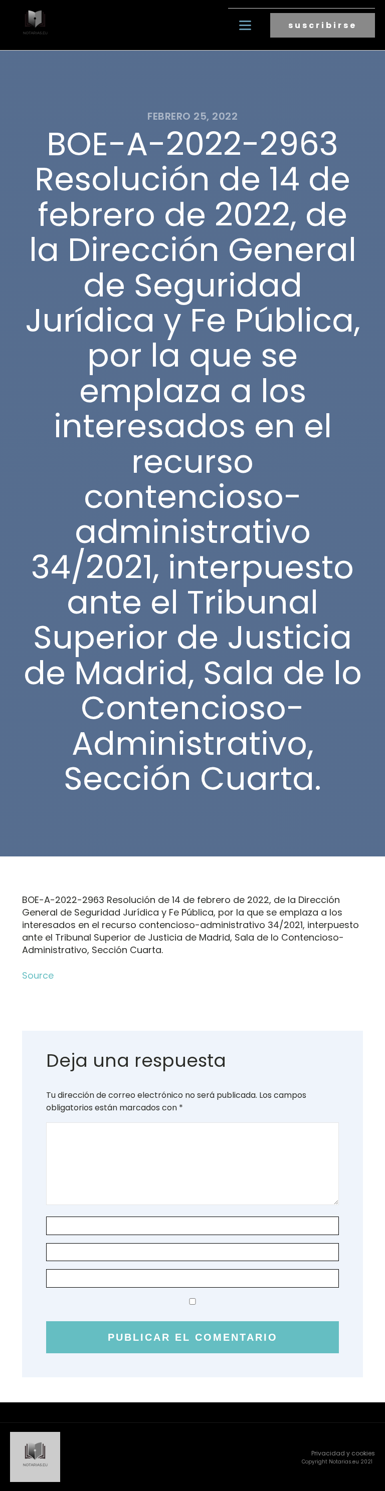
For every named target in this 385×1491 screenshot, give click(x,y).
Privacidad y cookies (343, 1453)
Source (38, 975)
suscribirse (322, 25)
